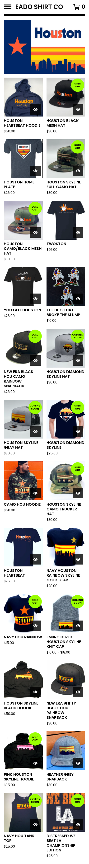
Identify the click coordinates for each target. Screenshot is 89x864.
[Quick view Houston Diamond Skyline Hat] (78, 360)
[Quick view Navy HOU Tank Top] (35, 824)
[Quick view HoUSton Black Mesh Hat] (78, 109)
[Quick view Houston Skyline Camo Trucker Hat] (78, 493)
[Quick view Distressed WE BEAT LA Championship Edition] (78, 824)
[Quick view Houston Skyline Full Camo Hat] (78, 171)
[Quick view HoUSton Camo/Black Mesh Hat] (35, 232)
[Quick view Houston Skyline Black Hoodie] (35, 692)
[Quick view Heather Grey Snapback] (78, 763)
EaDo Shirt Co (39, 7)
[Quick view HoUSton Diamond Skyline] (78, 431)
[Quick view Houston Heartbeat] (35, 559)
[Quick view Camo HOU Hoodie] (35, 493)
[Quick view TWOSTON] (78, 232)
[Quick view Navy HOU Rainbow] (35, 626)
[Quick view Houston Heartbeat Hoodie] (35, 109)
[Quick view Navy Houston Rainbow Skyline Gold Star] (78, 559)
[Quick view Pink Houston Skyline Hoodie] (35, 763)
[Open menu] (7, 7)
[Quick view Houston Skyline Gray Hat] (35, 431)
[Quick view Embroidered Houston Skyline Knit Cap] (78, 626)
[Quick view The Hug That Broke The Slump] (78, 299)
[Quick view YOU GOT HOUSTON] (35, 299)
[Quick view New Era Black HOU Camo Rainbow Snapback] (35, 360)
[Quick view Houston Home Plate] (35, 171)
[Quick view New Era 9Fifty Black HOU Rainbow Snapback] (78, 692)
